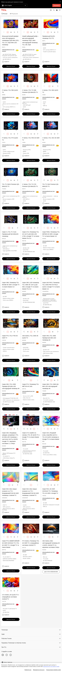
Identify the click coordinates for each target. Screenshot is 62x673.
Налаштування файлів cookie (53, 669)
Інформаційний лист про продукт (8, 50)
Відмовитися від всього (38, 669)
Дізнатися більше (11, 66)
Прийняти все (27, 669)
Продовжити (57, 5)
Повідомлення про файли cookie (51, 666)
